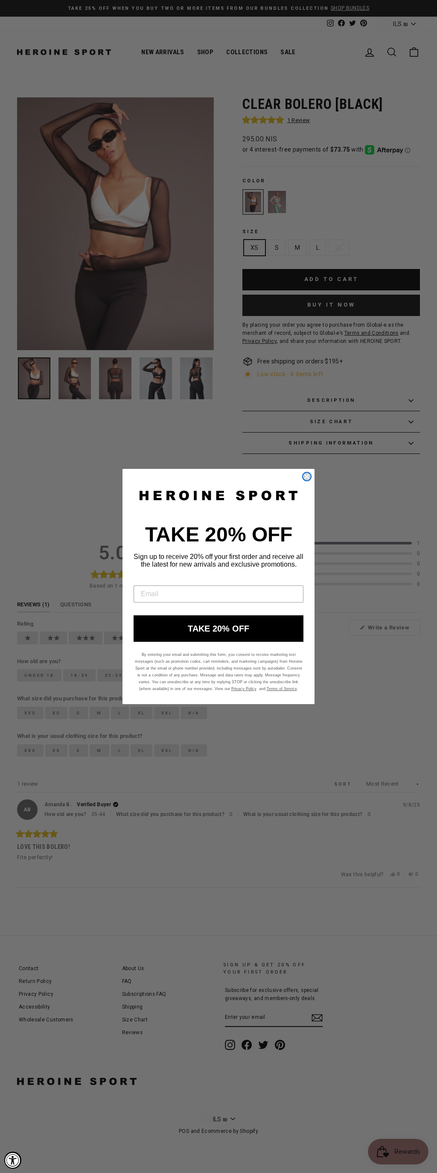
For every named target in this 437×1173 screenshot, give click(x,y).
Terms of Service (282, 689)
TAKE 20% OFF (218, 628)
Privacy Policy (243, 689)
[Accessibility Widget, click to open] (12, 1160)
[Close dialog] (307, 476)
